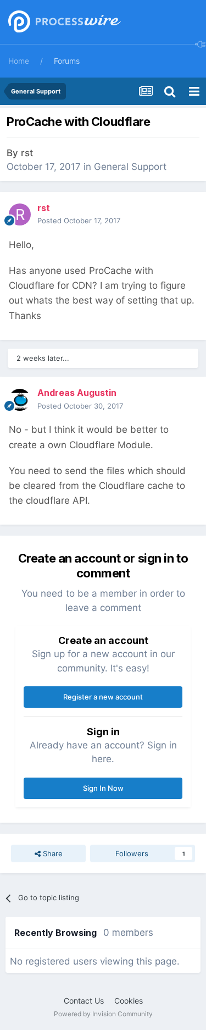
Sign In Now (103, 788)
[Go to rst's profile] (20, 214)
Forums (67, 60)
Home (18, 60)
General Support (130, 166)
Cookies (128, 1000)
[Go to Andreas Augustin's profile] (20, 400)
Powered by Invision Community (103, 1014)
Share (52, 853)
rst (27, 152)
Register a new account (103, 696)
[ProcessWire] (63, 22)
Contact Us (84, 1000)
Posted (78, 220)
